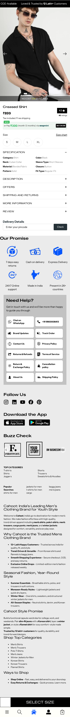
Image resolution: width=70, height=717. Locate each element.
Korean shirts (50, 551)
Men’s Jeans (16, 654)
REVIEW (8, 211)
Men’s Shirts (17, 644)
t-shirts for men (34, 489)
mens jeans (54, 489)
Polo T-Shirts (17, 651)
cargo (29, 492)
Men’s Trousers (18, 647)
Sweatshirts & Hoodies (49, 476)
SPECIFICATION (14, 152)
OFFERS (9, 187)
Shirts (7, 473)
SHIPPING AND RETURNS (20, 195)
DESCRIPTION (13, 178)
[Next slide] (66, 54)
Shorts (41, 470)
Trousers (42, 473)
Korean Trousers (19, 663)
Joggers (8, 476)
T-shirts (7, 470)
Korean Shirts (17, 660)
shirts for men (11, 492)
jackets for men (34, 486)
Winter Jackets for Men (22, 657)
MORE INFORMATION (17, 203)
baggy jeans (55, 486)
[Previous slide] (4, 54)
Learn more (60, 682)
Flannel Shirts (17, 667)
